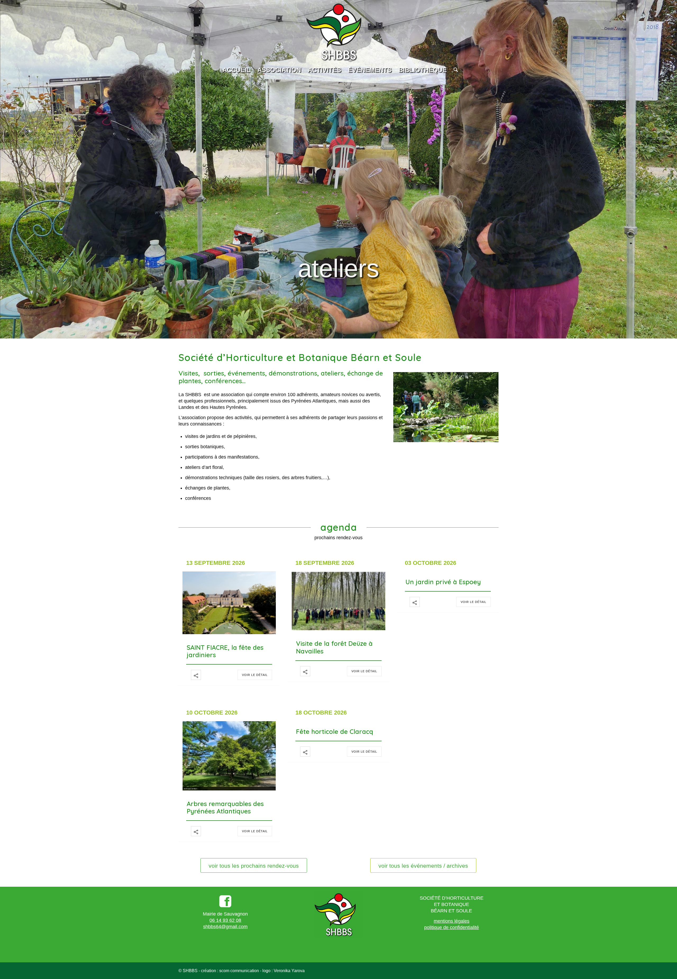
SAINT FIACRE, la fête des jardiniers (225, 651)
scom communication (239, 970)
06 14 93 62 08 (225, 920)
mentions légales (451, 921)
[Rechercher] (454, 70)
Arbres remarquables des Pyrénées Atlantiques (225, 807)
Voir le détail (255, 674)
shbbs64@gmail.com (225, 926)
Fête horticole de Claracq (334, 731)
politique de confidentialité (451, 927)
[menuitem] (236, 70)
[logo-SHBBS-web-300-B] (338, 31)
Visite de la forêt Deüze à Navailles (334, 647)
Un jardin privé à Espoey (443, 582)
